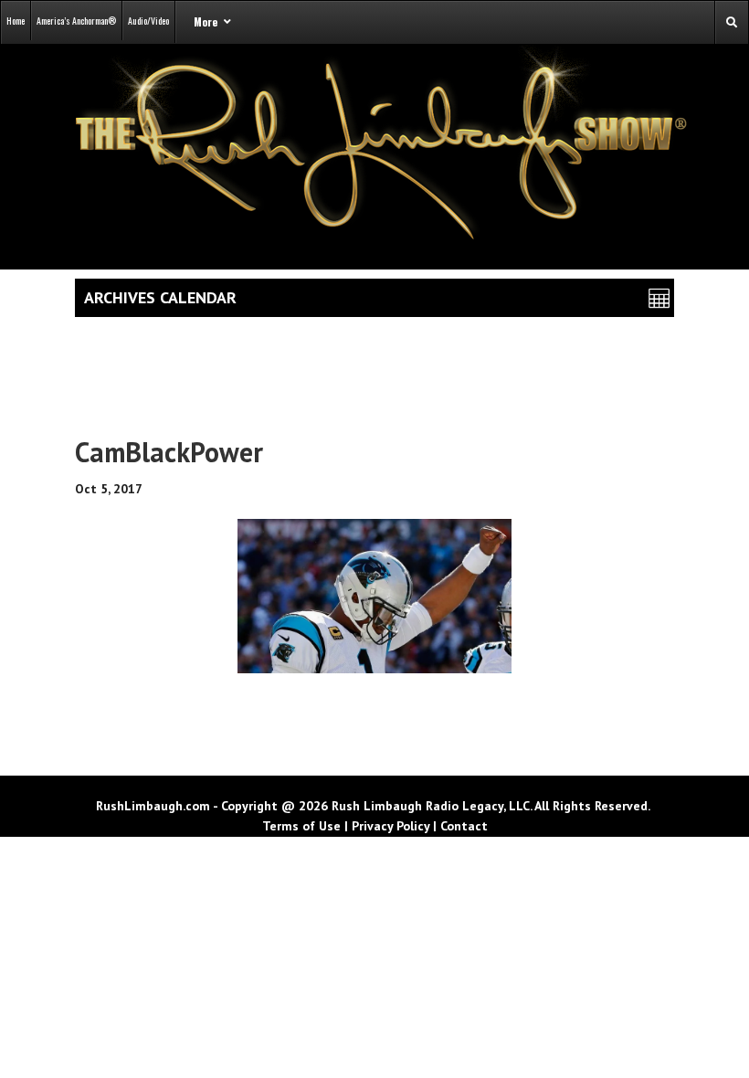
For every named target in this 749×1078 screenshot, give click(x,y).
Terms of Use (301, 826)
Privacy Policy (390, 826)
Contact (464, 826)
